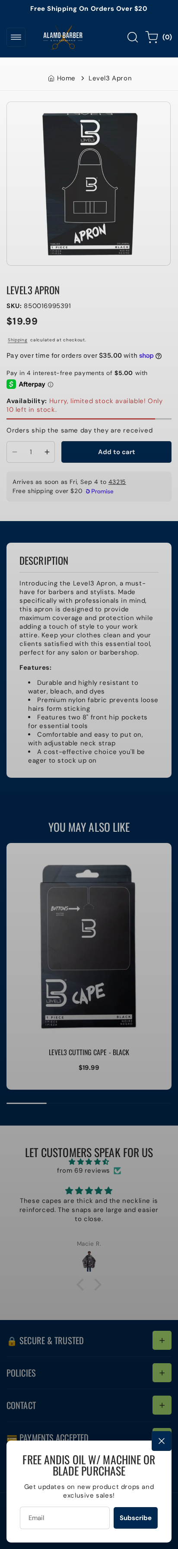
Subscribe (136, 1518)
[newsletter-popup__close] (162, 1441)
